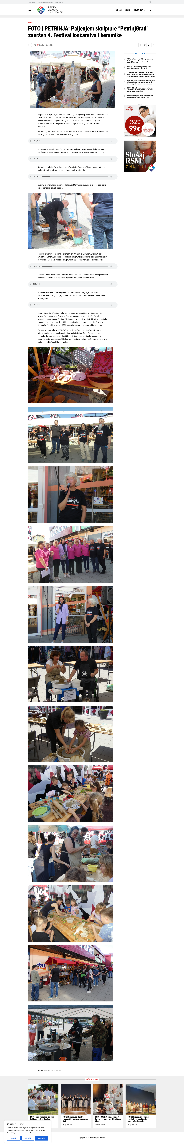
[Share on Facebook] (140, 45)
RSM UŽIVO (59, 2)
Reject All (28, 1138)
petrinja (58, 1070)
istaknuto (47, 1070)
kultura (53, 1070)
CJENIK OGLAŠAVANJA (45, 2)
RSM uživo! (139, 10)
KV (38, 45)
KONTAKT (32, 2)
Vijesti (119, 10)
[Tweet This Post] (145, 45)
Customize (14, 1138)
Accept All (41, 1138)
